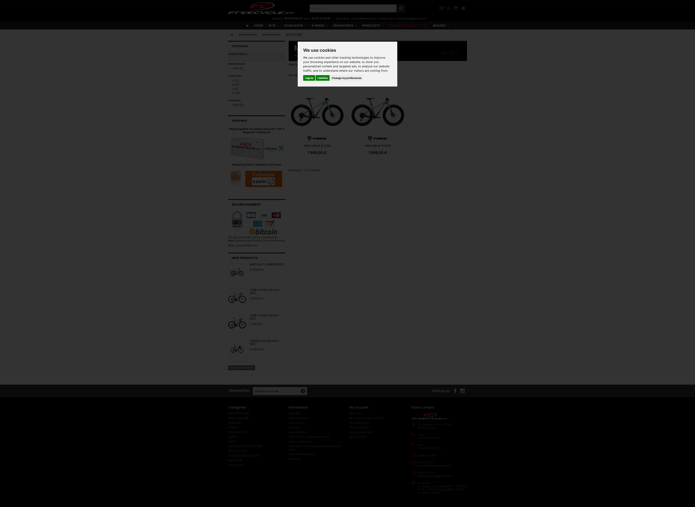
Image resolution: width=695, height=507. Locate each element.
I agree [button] (309, 77)
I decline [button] (322, 77)
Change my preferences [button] (346, 77)
